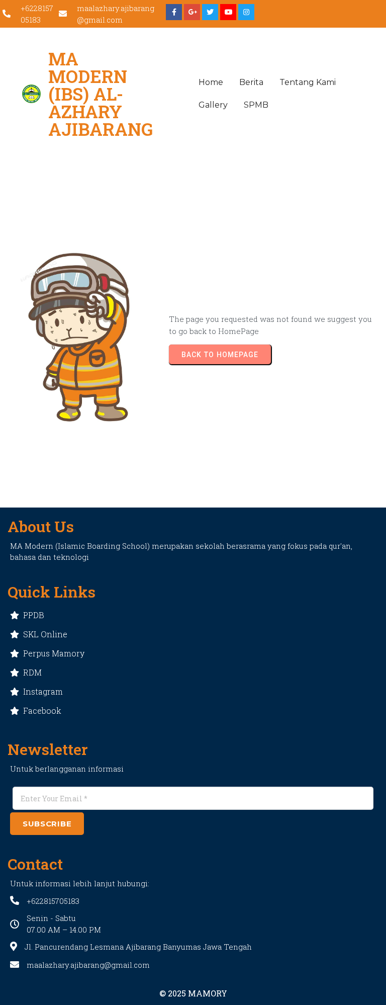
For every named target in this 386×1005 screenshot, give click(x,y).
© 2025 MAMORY (193, 993)
